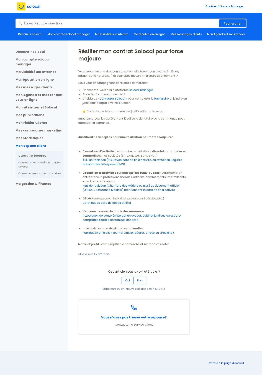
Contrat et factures (32, 156)
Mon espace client (31, 145)
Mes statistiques (29, 138)
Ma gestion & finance (33, 183)
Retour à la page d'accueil (226, 363)
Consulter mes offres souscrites (39, 173)
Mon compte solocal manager (69, 34)
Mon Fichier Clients (31, 122)
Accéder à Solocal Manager (225, 6)
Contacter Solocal (112, 99)
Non (140, 280)
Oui (127, 280)
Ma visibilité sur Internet (112, 34)
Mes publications (30, 115)
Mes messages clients (186, 34)
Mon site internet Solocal (36, 107)
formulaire (161, 99)
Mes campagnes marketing (39, 130)
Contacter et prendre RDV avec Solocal (39, 164)
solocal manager (141, 90)
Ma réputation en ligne (149, 34)
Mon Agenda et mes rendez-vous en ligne (40, 97)
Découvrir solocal (30, 34)
